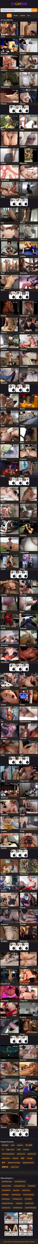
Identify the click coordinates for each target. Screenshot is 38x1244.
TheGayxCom (17, 1199)
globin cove (32, 1154)
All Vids (9, 15)
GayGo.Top (26, 1190)
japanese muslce (28, 1162)
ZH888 (19, 4)
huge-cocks (10, 1149)
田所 (3, 1162)
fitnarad (15, 1158)
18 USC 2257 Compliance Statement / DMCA (16, 1241)
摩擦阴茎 (5, 1167)
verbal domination (8, 1154)
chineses (20, 1145)
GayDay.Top (6, 1208)
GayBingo (5, 1194)
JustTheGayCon (20, 1181)
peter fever (15, 1167)
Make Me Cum (20, 108)
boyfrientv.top (7, 1181)
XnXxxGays (6, 1199)
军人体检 (29, 1145)
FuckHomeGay (28, 1194)
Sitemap (32, 1241)
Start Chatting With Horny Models (27, 108)
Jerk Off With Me (20, 1131)
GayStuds (19, 1203)
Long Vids (22, 15)
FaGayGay (31, 1186)
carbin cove (21, 1154)
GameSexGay (17, 1208)
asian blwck (6, 1158)
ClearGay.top (16, 1194)
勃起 (22, 1158)
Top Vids (15, 15)
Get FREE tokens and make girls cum (14, 108)
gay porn (16, 1190)
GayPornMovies (7, 1203)
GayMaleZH (6, 1190)
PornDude (28, 1199)
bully (18, 1149)
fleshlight (5, 1145)
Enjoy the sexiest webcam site (14, 201)
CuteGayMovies (19, 1186)
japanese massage (14, 1162)
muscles (26, 1149)
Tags (28, 15)
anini (12, 1145)
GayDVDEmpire (30, 1208)
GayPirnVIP (29, 1203)
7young (29, 1158)
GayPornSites (6, 1186)
